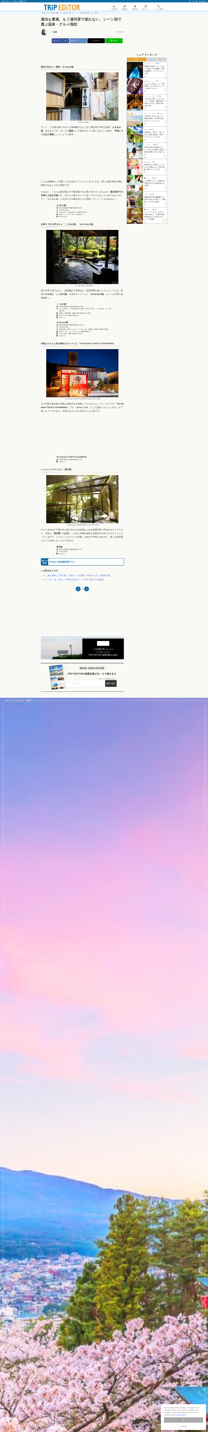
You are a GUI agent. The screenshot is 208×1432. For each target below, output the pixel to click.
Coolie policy (181, 1415)
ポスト (97, 41)
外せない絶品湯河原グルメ (62, 562)
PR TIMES (97, 399)
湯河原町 (90, 286)
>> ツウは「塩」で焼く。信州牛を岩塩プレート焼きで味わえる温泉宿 (73, 580)
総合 (157, 59)
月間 (136, 59)
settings (183, 1426)
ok (183, 1420)
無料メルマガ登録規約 (105, 678)
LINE (114, 41)
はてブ (75, 41)
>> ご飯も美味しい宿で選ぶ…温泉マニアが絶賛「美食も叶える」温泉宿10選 (76, 575)
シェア (57, 41)
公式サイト (62, 317)
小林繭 (54, 32)
